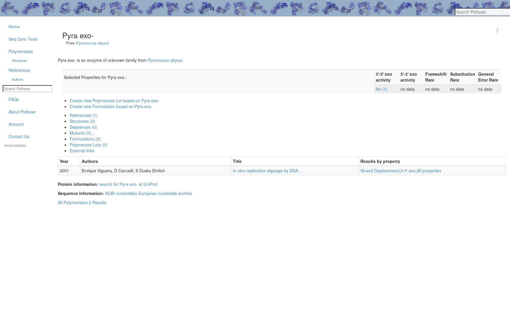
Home (14, 26)
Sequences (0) (83, 127)
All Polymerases (73, 202)
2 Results (97, 202)
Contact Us (19, 136)
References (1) (84, 115)
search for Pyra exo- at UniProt (128, 184)
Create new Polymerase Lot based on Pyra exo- (114, 100)
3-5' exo (408, 170)
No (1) (382, 89)
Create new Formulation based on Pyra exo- (111, 106)
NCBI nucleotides (121, 193)
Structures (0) (82, 121)
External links (82, 150)
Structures (19, 60)
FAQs (14, 99)
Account (16, 124)
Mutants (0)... (82, 133)
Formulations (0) (85, 139)
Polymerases (21, 51)
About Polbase (22, 112)
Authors (17, 79)
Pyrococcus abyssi (92, 43)
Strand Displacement (379, 170)
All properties (429, 170)
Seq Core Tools (23, 39)
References (19, 70)
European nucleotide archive (165, 193)
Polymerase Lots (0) (88, 145)
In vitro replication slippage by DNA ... (268, 170)
